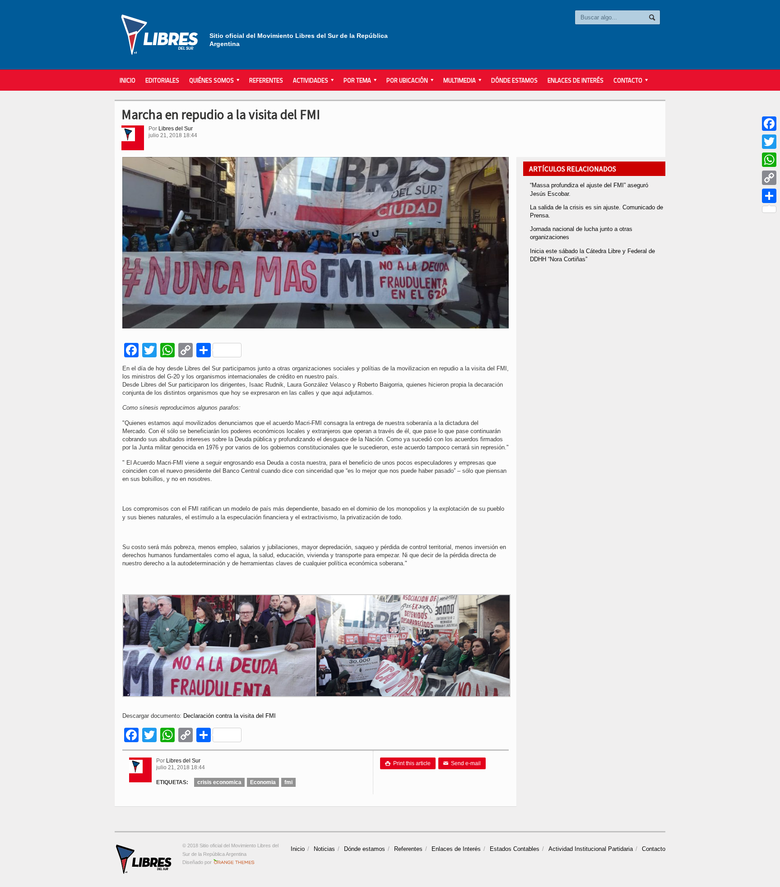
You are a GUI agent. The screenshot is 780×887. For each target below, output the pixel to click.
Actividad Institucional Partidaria (590, 848)
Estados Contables (514, 848)
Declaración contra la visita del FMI (229, 715)
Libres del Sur (175, 128)
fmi (288, 782)
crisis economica (219, 782)
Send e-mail (462, 763)
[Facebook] (769, 124)
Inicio (127, 80)
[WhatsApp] (769, 160)
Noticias (324, 848)
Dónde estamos (514, 80)
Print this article (408, 763)
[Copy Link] (769, 178)
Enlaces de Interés (576, 80)
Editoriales (162, 80)
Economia (263, 782)
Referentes (266, 80)
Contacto (653, 848)
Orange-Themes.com (234, 862)
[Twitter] (769, 142)
